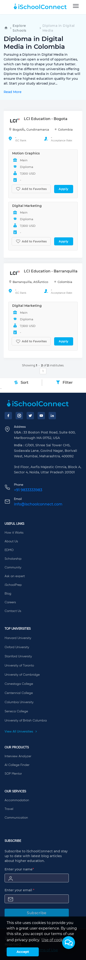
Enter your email (19, 890)
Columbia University (19, 702)
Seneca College (16, 711)
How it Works (14, 532)
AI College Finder (17, 765)
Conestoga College (19, 684)
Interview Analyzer (18, 756)
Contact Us (13, 611)
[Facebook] (8, 415)
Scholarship (13, 558)
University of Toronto (19, 665)
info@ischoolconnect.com (38, 504)
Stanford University (18, 656)
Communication (16, 817)
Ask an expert (15, 576)
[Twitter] (30, 415)
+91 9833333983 (28, 490)
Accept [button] (23, 952)
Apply (64, 189)
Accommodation (17, 800)
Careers (10, 602)
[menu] (76, 6)
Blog (8, 593)
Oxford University (17, 647)
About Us (11, 541)
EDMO (9, 550)
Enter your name (19, 869)
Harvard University (18, 638)
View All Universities (19, 731)
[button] (68, 942)
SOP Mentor (13, 773)
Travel (9, 809)
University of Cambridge (22, 674)
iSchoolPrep (13, 585)
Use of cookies (55, 940)
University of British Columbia (26, 720)
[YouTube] (41, 415)
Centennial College (19, 693)
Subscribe (37, 913)
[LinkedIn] (52, 415)
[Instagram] (19, 415)
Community (13, 567)
